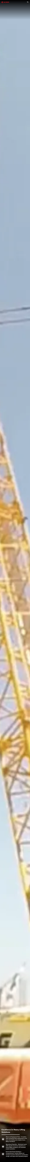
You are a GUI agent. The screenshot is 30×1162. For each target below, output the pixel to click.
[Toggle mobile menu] (28, 2)
